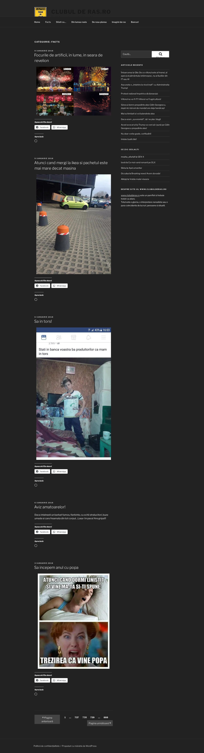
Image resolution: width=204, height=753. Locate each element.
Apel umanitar (135, 168)
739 (93, 717)
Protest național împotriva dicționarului (139, 93)
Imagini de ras (119, 22)
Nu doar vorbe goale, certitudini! (136, 133)
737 (77, 717)
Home (37, 22)
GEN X (141, 156)
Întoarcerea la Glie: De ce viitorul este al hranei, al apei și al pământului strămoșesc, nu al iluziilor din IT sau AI (144, 75)
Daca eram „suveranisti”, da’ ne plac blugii (141, 119)
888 (106, 717)
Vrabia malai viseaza (139, 179)
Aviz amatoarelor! (49, 507)
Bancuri (135, 22)
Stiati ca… (61, 22)
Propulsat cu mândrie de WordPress (79, 746)
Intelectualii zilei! (128, 139)
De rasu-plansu (99, 22)
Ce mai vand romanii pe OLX (141, 162)
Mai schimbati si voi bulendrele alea (138, 113)
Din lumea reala (79, 22)
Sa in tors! (43, 321)
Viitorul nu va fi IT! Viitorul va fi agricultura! (141, 99)
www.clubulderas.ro (130, 195)
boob (123, 162)
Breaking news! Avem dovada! (145, 173)
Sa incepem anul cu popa (56, 567)
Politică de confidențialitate (47, 746)
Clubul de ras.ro (81, 11)
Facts (48, 22)
